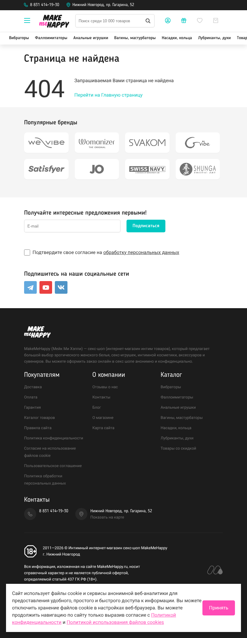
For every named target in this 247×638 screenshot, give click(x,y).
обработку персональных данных (141, 252)
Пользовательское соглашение (53, 466)
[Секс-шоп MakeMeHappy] (54, 22)
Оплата (30, 397)
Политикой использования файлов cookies (115, 622)
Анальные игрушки (90, 38)
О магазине (103, 418)
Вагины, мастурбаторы (135, 38)
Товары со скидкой (178, 448)
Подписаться (146, 226)
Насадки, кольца (177, 38)
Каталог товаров (39, 418)
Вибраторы (19, 38)
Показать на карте (107, 517)
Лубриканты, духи (214, 38)
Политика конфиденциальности (53, 438)
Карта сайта (103, 428)
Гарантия (32, 407)
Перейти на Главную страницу (108, 95)
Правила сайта (38, 428)
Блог (96, 407)
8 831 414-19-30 (44, 5)
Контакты (101, 397)
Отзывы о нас (105, 387)
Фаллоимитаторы (51, 38)
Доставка (33, 387)
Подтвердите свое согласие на (106, 252)
